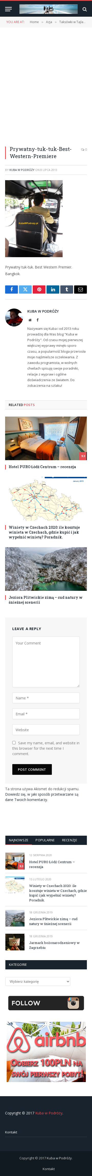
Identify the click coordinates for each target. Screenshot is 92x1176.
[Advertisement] (46, 83)
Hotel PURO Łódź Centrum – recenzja (42, 466)
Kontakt (11, 1132)
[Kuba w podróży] (48, 9)
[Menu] (8, 9)
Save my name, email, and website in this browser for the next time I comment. (45, 748)
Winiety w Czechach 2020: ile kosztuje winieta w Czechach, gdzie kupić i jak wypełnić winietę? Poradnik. (44, 532)
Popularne (45, 840)
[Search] (84, 9)
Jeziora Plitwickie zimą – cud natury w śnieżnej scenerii (53, 921)
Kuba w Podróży (21, 170)
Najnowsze (18, 840)
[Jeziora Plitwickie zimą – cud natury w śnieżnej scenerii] (46, 569)
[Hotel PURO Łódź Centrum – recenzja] (46, 438)
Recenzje (69, 840)
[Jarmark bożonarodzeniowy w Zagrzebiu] (15, 942)
